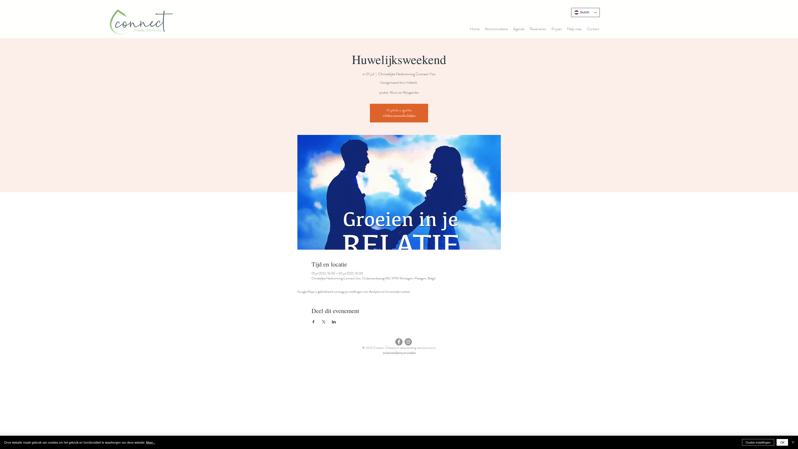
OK (782, 442)
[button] (518, 29)
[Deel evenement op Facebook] (313, 321)
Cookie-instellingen (758, 442)
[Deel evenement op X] (324, 321)
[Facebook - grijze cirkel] (399, 341)
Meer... (150, 442)
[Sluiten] (793, 442)
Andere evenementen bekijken (399, 115)
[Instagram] (408, 341)
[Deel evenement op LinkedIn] (334, 321)
